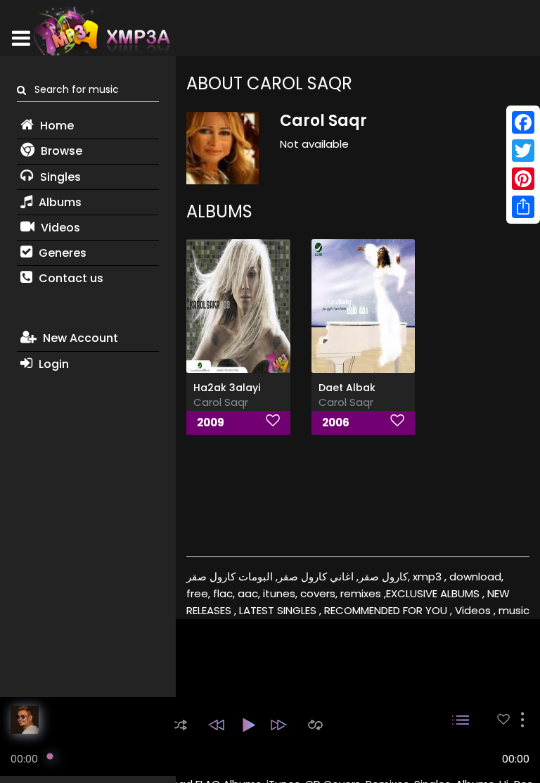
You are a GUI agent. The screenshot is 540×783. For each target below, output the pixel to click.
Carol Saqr (220, 402)
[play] (503, 719)
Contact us (69, 278)
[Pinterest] (523, 179)
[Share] (523, 207)
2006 (335, 422)
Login (52, 364)
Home (55, 125)
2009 (210, 422)
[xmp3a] (100, 31)
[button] (180, 725)
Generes (61, 253)
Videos (59, 227)
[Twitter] (523, 150)
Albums (59, 202)
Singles (59, 177)
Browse (60, 151)
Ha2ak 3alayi (226, 388)
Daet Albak (347, 388)
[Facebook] (523, 122)
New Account (79, 338)
